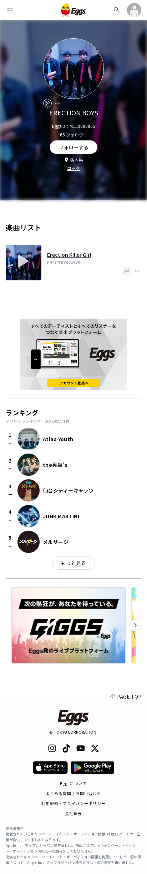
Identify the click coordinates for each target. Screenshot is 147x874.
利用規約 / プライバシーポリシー (73, 803)
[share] (47, 103)
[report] (57, 103)
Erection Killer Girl (69, 254)
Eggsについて (73, 783)
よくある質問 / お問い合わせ (74, 793)
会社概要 (73, 813)
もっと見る (73, 562)
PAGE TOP (129, 696)
